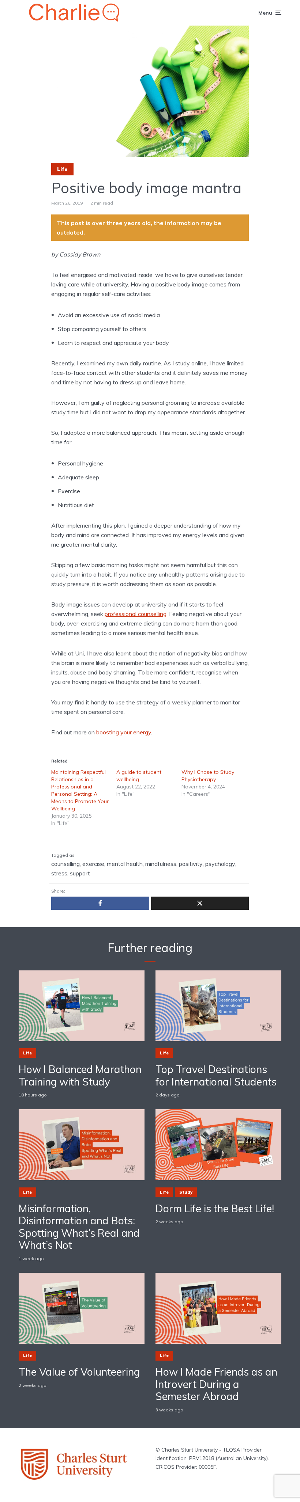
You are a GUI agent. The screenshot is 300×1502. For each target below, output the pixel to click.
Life (62, 169)
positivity (191, 863)
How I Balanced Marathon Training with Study (80, 1075)
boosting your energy (123, 732)
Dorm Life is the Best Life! (214, 1208)
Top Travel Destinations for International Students (216, 1075)
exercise (93, 863)
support (80, 873)
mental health (125, 863)
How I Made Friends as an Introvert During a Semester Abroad (216, 1384)
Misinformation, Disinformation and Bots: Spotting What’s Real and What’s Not (79, 1226)
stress (59, 873)
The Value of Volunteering (79, 1372)
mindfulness (160, 863)
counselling (65, 863)
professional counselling (135, 613)
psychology (220, 863)
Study (185, 1192)
